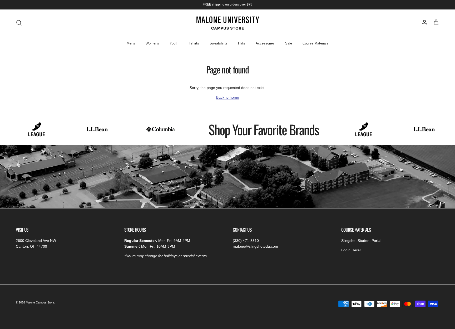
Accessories (265, 43)
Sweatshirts (219, 43)
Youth (174, 43)
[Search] (19, 22)
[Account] (423, 22)
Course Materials (315, 43)
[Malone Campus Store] (227, 23)
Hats (241, 43)
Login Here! (351, 250)
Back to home (227, 97)
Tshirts (194, 43)
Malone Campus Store (40, 302)
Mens (131, 43)
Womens (152, 43)
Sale (288, 43)
